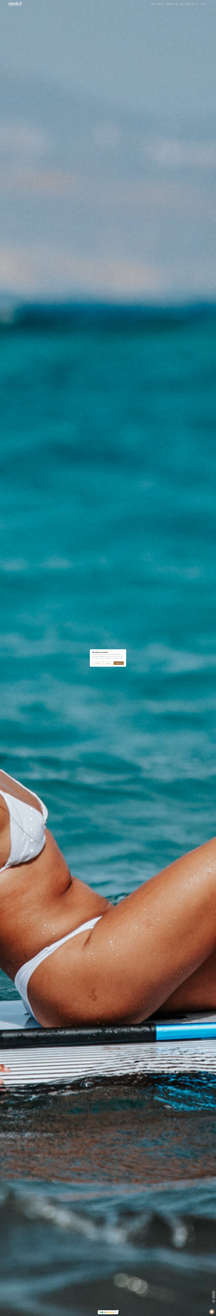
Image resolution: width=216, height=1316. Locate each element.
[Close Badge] (118, 1311)
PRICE (176, 4)
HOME (153, 4)
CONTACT (204, 4)
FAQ (193, 4)
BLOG (181, 4)
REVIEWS (187, 4)
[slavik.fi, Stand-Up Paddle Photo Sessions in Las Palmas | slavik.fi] (15, 4)
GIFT (197, 4)
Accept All (118, 663)
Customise (97, 663)
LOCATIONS (169, 4)
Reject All (108, 663)
